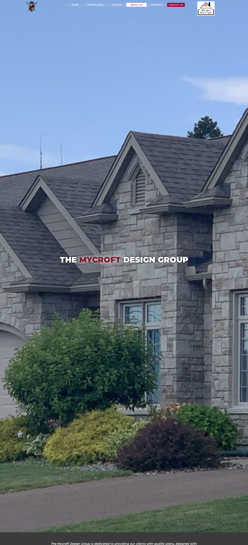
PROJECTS (157, 4)
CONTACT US (176, 4)
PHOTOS (117, 4)
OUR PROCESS (95, 4)
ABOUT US (136, 4)
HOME (75, 4)
